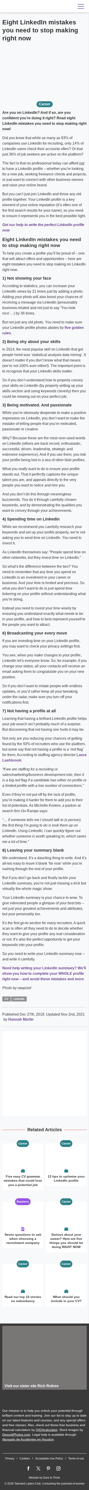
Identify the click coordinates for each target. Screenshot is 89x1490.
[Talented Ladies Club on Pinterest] (48, 1468)
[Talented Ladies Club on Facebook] (28, 1468)
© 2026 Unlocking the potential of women (45, 1483)
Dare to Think (51, 1477)
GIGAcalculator (47, 1430)
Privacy (9, 1458)
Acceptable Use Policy (49, 1458)
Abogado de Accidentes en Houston (28, 1439)
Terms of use (76, 1458)
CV (6, 999)
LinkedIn (18, 999)
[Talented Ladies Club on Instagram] (58, 1468)
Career (44, 104)
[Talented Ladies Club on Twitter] (38, 1468)
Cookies (25, 1458)
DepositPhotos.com (16, 1434)
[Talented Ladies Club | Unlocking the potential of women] (32, 6)
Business (23, 1201)
